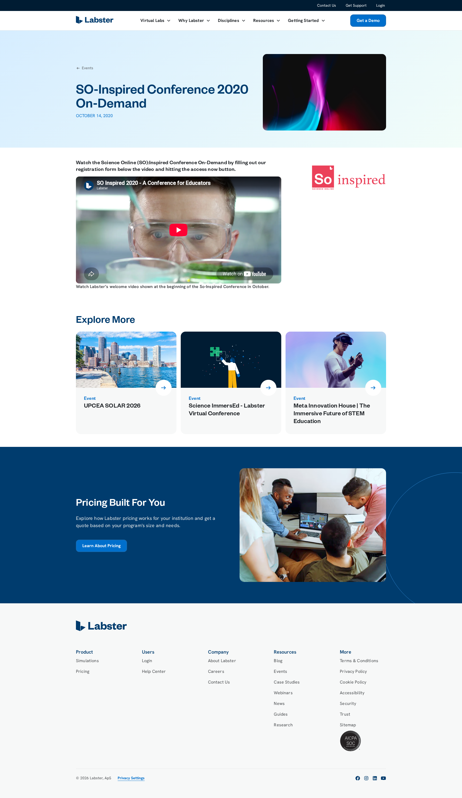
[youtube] (383, 778)
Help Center (154, 671)
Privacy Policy (353, 671)
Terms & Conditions (359, 660)
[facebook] (357, 778)
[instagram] (366, 778)
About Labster (222, 660)
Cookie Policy (353, 682)
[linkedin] (375, 778)
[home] (231, 625)
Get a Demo (368, 20)
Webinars (283, 693)
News (279, 703)
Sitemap (348, 725)
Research (283, 725)
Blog (278, 660)
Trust (345, 714)
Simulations (87, 660)
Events (280, 671)
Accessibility (352, 693)
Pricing (82, 671)
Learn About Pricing (101, 545)
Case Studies (287, 682)
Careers (216, 671)
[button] (156, 20)
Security (348, 703)
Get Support (356, 5)
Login (380, 5)
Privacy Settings (131, 778)
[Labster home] (96, 21)
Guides (281, 714)
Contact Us (326, 5)
